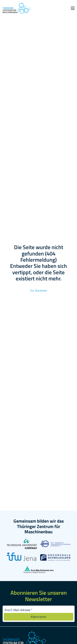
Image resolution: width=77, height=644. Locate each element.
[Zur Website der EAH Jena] (39, 571)
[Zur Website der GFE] (55, 545)
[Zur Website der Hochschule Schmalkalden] (55, 559)
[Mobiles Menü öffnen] (73, 8)
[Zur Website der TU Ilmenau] (22, 547)
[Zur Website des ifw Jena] (22, 560)
